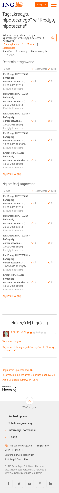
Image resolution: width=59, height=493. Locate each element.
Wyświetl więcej (11, 173)
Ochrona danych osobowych (19, 454)
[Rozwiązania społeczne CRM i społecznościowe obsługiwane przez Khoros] (9, 388)
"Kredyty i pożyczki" (12, 44)
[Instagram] (40, 484)
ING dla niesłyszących (21, 445)
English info (43, 445)
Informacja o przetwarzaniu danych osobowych (28, 374)
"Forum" (31, 44)
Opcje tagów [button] (53, 38)
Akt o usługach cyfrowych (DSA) (20, 379)
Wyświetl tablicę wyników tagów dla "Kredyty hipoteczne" (29, 348)
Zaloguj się (41, 4)
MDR (17, 450)
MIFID (7, 450)
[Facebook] (8, 484)
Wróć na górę (29, 407)
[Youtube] (29, 484)
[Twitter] (19, 484)
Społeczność (8, 47)
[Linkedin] (50, 484)
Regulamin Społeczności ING (17, 369)
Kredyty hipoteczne (13, 88)
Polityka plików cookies (16, 459)
